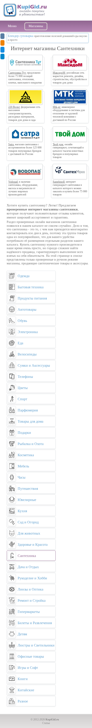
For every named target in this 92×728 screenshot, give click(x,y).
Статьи (46, 723)
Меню (12, 26)
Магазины (36, 26)
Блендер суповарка (20, 36)
